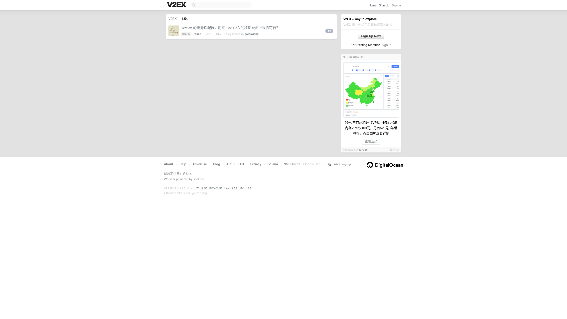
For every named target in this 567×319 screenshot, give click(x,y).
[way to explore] (177, 5)
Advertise (199, 164)
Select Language (341, 164)
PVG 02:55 (215, 188)
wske (197, 34)
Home (372, 5)
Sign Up (384, 5)
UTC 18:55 (200, 188)
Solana (273, 164)
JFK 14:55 (245, 188)
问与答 (186, 34)
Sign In (396, 5)
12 (329, 31)
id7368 (363, 149)
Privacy (255, 164)
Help (182, 164)
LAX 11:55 (230, 188)
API (228, 164)
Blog (216, 164)
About (168, 164)
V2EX (172, 18)
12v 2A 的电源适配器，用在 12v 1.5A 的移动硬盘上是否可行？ (230, 27)
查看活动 (371, 141)
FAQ (241, 164)
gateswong (251, 34)
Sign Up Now (371, 36)
